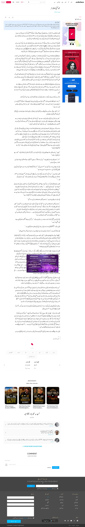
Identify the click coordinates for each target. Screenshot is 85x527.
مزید (54, 2)
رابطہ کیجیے (61, 502)
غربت (54, 352)
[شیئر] (9, 17)
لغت (65, 2)
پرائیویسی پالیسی (49, 488)
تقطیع (48, 502)
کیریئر (62, 505)
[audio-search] (28, 2)
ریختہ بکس (76, 508)
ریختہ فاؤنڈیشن (61, 496)
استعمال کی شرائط (73, 525)
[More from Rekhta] (13, 2)
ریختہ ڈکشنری (76, 502)
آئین (39, 352)
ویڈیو (62, 2)
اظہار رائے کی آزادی (32, 356)
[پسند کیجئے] (5, 17)
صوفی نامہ (76, 499)
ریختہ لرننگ (76, 505)
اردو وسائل (47, 505)
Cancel (49, 467)
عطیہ (48, 496)
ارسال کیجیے (12, 521)
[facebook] (77, 521)
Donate (3, 2)
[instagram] (68, 521)
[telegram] (65, 521)
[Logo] (79, 2)
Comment (55, 467)
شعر (68, 2)
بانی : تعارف (61, 499)
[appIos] (46, 521)
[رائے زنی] (12, 17)
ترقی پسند (47, 352)
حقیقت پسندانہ (10, 352)
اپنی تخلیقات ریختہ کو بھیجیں (45, 508)
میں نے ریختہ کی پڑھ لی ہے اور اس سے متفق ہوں (46, 488)
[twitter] (74, 521)
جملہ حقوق (70, 525)
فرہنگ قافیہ (47, 499)
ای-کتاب (58, 2)
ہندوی (77, 496)
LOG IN (17, 2)
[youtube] (71, 521)
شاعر (71, 2)
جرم (32, 352)
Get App (8, 2)
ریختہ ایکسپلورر (61, 508)
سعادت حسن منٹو (57, 12)
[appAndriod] (54, 521)
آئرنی (25, 352)
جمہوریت (19, 352)
